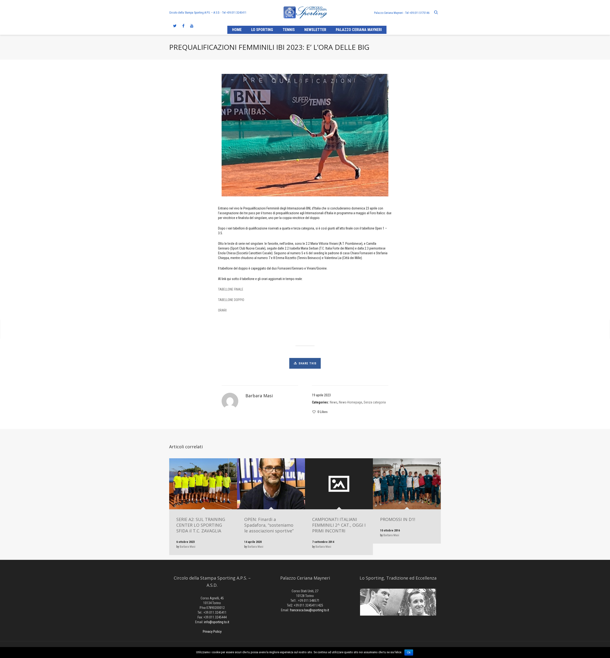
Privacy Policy (212, 631)
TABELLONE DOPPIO (231, 300)
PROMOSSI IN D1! (397, 519)
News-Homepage (350, 402)
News (333, 402)
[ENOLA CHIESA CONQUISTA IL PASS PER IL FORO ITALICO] (59, 329)
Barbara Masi (187, 546)
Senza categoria (375, 402)
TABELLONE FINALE (230, 289)
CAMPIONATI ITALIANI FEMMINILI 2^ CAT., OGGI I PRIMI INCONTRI (339, 525)
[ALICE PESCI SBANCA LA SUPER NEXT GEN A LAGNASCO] (553, 329)
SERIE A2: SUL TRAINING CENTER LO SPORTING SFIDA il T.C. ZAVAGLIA (200, 525)
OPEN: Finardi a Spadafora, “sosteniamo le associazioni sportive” (269, 525)
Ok (409, 652)
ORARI (222, 310)
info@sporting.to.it (216, 622)
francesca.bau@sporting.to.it (309, 610)
